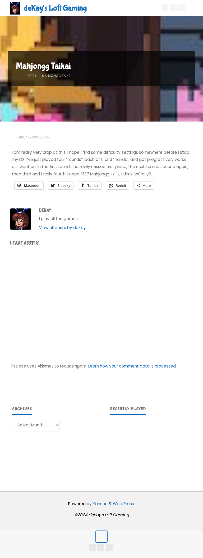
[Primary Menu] (193, 8)
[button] (118, 445)
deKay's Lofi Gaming (55, 8)
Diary (31, 75)
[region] (150, 446)
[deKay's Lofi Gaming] (15, 8)
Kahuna (100, 503)
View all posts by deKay (62, 227)
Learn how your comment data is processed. (132, 366)
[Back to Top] (101, 537)
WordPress (123, 503)
